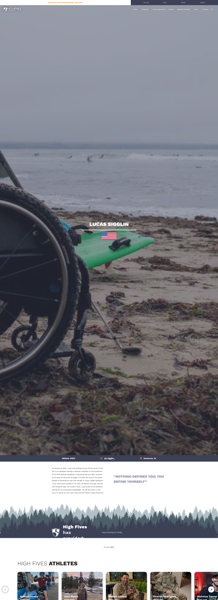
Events (171, 9)
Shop (196, 9)
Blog (164, 2)
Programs (145, 9)
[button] (5, 590)
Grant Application (159, 9)
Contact (202, 2)
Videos (183, 2)
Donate (205, 9)
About (135, 9)
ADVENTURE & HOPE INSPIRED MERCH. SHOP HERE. (65, 2)
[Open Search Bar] (212, 9)
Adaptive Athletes (183, 9)
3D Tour (146, 2)
